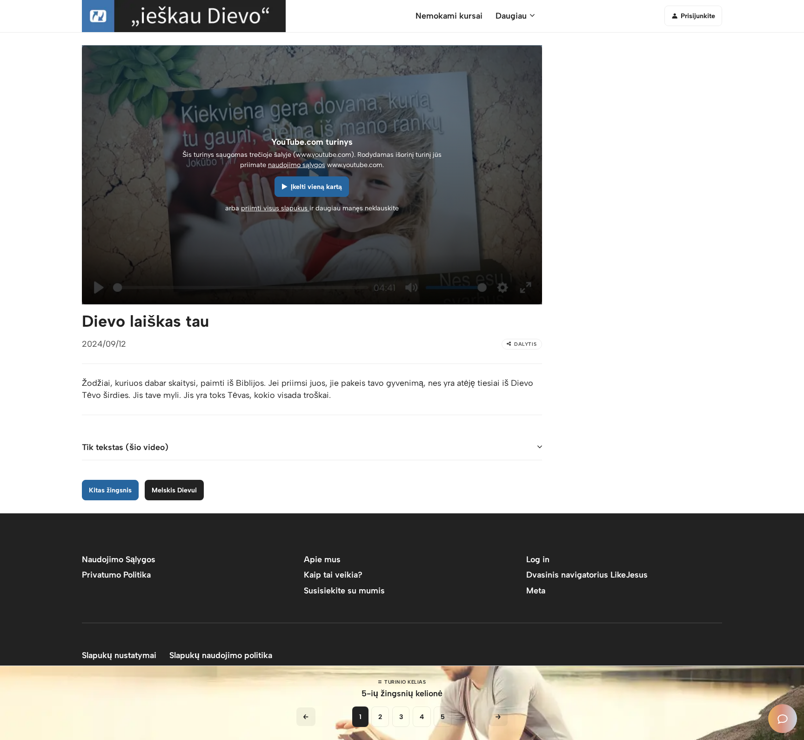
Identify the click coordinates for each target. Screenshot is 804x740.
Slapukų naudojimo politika (220, 655)
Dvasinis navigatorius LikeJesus (587, 574)
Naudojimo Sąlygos (118, 559)
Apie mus (322, 559)
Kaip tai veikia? (333, 574)
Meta (535, 590)
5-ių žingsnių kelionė (402, 693)
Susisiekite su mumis (344, 590)
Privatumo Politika (116, 574)
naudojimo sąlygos (296, 165)
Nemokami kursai (448, 15)
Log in (537, 559)
